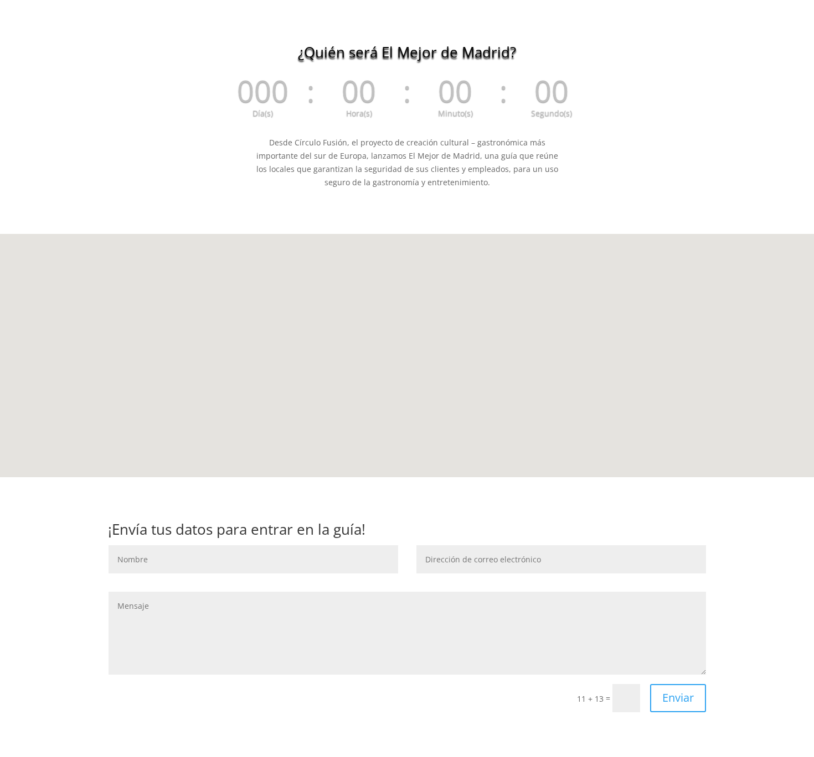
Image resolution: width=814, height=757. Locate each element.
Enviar (678, 697)
